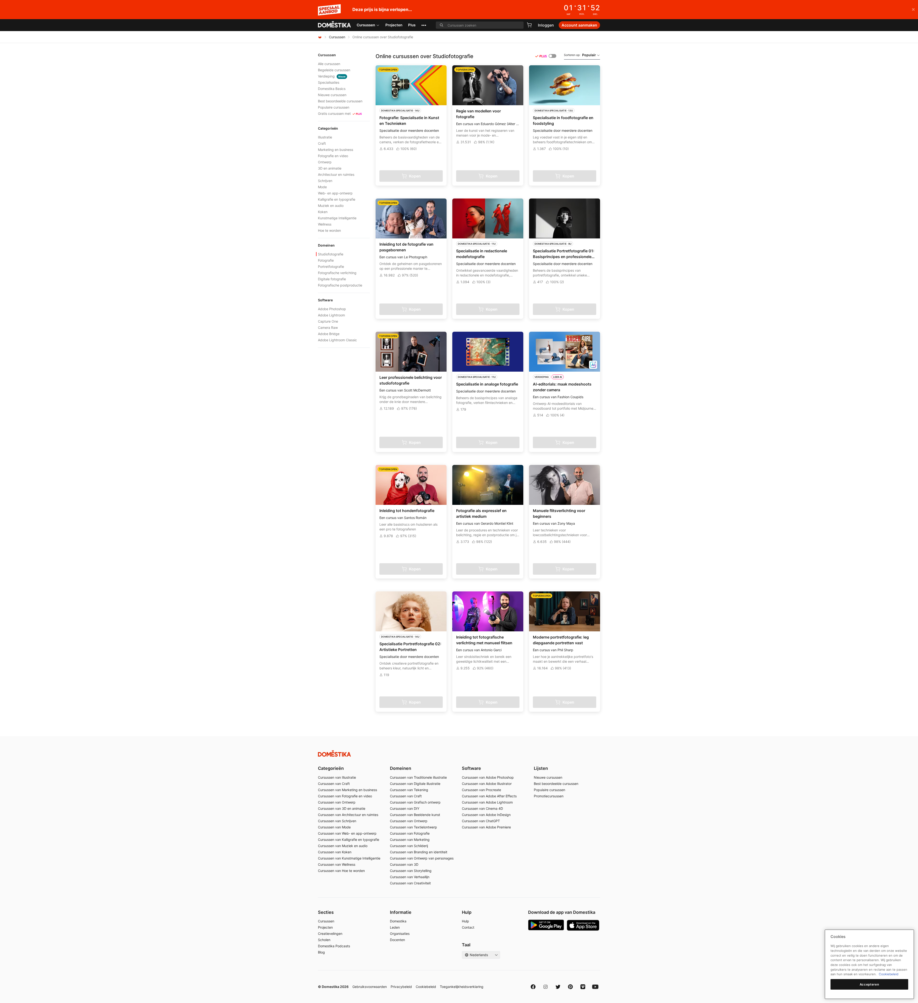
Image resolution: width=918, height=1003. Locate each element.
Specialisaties (328, 82)
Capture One (328, 321)
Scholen (324, 940)
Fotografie (326, 260)
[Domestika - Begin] (334, 25)
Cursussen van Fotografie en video (345, 796)
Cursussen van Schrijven (337, 821)
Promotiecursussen (548, 796)
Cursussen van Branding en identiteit (418, 852)
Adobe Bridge (328, 334)
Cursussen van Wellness (336, 864)
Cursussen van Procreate (481, 790)
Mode (322, 187)
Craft (322, 143)
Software (471, 768)
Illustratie (325, 137)
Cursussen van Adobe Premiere (486, 827)
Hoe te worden (329, 230)
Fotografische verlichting (337, 273)
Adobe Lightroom (331, 315)
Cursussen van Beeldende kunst (415, 815)
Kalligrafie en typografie (336, 199)
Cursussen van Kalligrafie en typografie (348, 840)
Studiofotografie (330, 254)
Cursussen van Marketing (410, 840)
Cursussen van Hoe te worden (341, 871)
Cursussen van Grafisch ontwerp (415, 802)
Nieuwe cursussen (332, 95)
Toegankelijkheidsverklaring (461, 987)
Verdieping (331, 76)
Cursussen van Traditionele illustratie (418, 777)
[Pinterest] (570, 987)
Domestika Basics (331, 89)
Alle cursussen (329, 64)
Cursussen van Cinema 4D (482, 808)
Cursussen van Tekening (409, 790)
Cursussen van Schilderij (409, 846)
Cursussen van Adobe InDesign (486, 815)
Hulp (465, 921)
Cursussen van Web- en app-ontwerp (347, 833)
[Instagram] (545, 987)
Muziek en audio (331, 206)
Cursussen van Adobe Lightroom (487, 802)
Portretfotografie (331, 267)
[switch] (552, 56)
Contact (468, 927)
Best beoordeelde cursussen (340, 101)
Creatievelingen (330, 933)
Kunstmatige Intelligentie (337, 218)
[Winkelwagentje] (529, 25)
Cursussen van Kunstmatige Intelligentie (349, 858)
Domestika (398, 921)
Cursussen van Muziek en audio (342, 846)
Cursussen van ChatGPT (481, 821)
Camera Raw (328, 327)
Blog (321, 952)
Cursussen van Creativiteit (410, 883)
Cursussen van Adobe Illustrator (487, 784)
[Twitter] (558, 987)
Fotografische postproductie (340, 285)
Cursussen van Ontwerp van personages (422, 858)
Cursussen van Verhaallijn (409, 877)
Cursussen (366, 25)
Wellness (324, 224)
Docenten (397, 940)
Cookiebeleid (426, 987)
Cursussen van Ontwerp (336, 802)
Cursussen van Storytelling (411, 871)
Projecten (393, 25)
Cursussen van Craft (334, 784)
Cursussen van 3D (404, 864)
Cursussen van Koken (334, 852)
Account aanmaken (579, 25)
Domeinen (400, 768)
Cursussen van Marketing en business (347, 790)
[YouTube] (595, 987)
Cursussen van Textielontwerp (413, 827)
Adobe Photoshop (332, 309)
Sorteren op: (580, 55)
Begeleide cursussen (334, 70)
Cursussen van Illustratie (337, 777)
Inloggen (546, 25)
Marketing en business (335, 150)
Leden (395, 927)
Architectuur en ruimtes (336, 174)
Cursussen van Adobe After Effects (489, 796)
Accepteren (869, 984)
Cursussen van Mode (334, 827)
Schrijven (325, 181)
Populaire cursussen (333, 107)
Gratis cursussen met (334, 113)
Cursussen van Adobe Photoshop (488, 777)
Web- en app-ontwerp (335, 193)
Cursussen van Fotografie (410, 833)
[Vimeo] (583, 987)
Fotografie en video (333, 156)
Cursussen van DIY (404, 808)
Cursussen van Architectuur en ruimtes (348, 815)
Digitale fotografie (332, 279)
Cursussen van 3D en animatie (341, 808)
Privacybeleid (401, 987)
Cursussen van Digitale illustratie (415, 784)
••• (423, 25)
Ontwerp (325, 162)
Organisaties (400, 933)
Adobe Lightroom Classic (337, 340)
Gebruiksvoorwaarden (369, 987)
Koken (323, 212)
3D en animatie (329, 168)
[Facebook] (533, 987)
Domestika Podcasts (334, 946)
